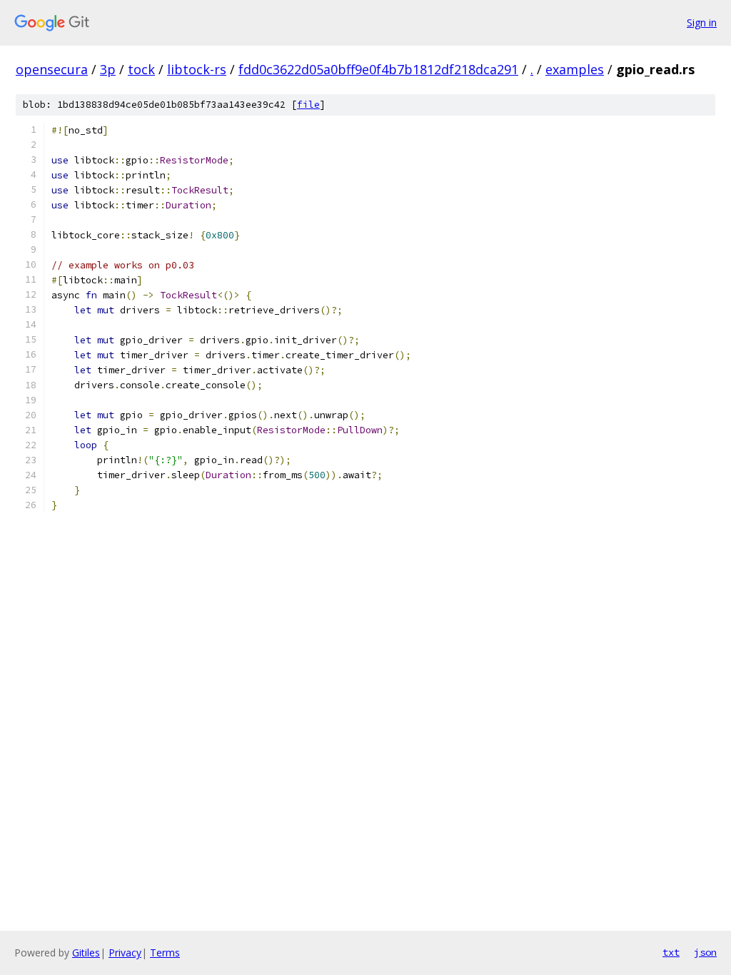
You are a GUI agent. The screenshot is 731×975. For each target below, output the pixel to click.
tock (141, 69)
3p (108, 69)
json (705, 952)
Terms (165, 952)
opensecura (52, 69)
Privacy (125, 952)
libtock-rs (196, 69)
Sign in (702, 22)
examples (574, 69)
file (308, 104)
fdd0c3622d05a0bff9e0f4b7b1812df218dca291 (378, 69)
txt (671, 952)
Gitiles (86, 952)
